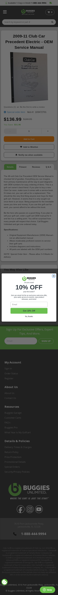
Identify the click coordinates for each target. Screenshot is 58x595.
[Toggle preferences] (4, 582)
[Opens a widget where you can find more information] (47, 590)
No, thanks (29, 316)
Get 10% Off (29, 311)
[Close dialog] (53, 276)
